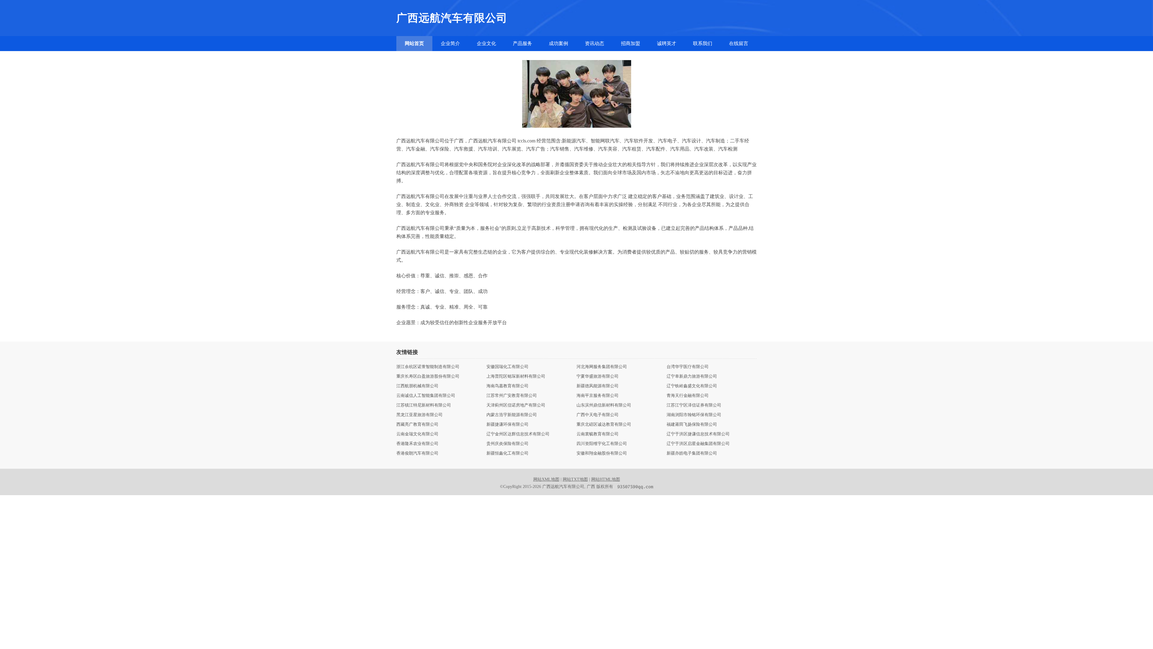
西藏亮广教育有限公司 (417, 424)
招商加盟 (630, 43)
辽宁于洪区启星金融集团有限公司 (698, 444)
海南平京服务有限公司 (597, 396)
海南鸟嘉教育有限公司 (507, 386)
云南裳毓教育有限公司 (597, 434)
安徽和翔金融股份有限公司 (601, 453)
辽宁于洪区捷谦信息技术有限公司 (698, 434)
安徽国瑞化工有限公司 (507, 367)
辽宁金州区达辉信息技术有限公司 (517, 434)
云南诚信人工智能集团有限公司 (425, 396)
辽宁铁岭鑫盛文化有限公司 (692, 386)
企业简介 (450, 43)
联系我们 (702, 43)
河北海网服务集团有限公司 (601, 367)
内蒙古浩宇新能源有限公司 (511, 415)
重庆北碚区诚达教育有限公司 (603, 424)
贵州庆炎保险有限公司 (507, 444)
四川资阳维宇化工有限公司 (601, 444)
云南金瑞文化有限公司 (417, 434)
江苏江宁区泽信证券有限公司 (694, 405)
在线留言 (738, 43)
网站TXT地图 (575, 479)
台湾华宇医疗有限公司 (688, 367)
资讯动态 (594, 43)
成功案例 (558, 43)
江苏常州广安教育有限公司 (511, 396)
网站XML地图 (546, 479)
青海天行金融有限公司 (688, 396)
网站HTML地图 (605, 479)
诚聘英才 (666, 43)
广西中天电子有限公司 (597, 415)
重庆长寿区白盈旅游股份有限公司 (427, 376)
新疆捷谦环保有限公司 (507, 424)
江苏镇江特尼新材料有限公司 (423, 405)
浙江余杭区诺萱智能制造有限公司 (427, 367)
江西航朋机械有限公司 (417, 386)
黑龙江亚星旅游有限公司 (419, 415)
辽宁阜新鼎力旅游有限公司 (692, 376)
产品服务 (522, 43)
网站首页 (414, 43)
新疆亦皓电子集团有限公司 (692, 453)
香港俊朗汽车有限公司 (417, 453)
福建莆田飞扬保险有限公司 (692, 424)
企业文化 (486, 43)
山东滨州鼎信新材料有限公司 (603, 405)
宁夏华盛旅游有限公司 (597, 376)
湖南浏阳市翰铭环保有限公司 (694, 415)
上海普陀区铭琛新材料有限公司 (515, 376)
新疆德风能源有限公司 (597, 386)
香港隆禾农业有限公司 (417, 444)
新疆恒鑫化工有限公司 (507, 453)
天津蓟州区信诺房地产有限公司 (515, 405)
